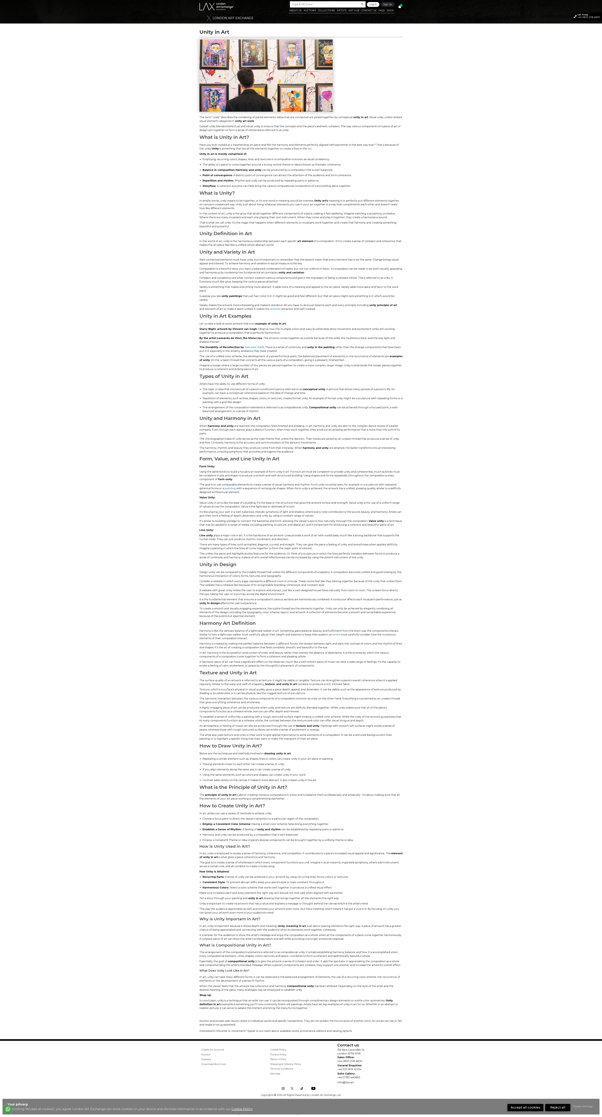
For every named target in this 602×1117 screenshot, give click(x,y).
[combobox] (301, 54)
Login (338, 95)
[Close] (363, 5)
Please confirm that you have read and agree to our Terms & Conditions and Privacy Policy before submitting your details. (326, 68)
